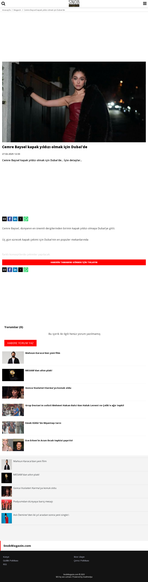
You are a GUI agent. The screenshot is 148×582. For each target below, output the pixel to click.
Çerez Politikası (81, 560)
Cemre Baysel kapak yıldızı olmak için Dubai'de (44, 10)
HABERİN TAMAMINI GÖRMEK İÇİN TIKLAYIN (74, 262)
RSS (5, 564)
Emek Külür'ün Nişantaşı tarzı (43, 423)
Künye (6, 556)
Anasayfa (6, 10)
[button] (4, 219)
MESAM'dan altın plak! (39, 370)
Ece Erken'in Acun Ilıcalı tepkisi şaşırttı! (49, 440)
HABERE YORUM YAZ (20, 343)
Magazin (17, 10)
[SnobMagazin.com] (74, 3)
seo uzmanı (66, 577)
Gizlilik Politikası (10, 560)
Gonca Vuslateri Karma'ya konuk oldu (48, 387)
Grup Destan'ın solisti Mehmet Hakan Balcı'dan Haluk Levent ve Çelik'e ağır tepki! (74, 405)
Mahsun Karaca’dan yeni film (42, 353)
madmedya (87, 577)
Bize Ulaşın (79, 556)
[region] (74, 35)
